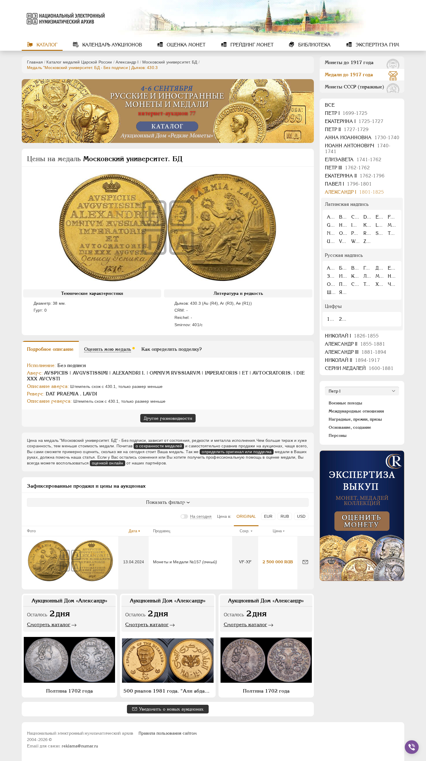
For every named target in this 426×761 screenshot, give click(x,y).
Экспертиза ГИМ (376, 45)
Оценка (185, 45)
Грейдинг (251, 45)
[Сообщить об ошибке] (305, 562)
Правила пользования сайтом (168, 733)
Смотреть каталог (48, 624)
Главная (35, 62)
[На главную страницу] (65, 18)
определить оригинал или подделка (236, 451)
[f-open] (412, 747)
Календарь (111, 45)
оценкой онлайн (107, 463)
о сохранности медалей (159, 446)
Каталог (46, 45)
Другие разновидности (168, 418)
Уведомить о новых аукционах (171, 708)
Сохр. (245, 531)
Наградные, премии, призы (355, 419)
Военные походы (345, 403)
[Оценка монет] (362, 516)
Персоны (338, 435)
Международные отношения (356, 411)
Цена (277, 531)
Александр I (127, 62)
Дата (133, 531)
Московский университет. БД (169, 62)
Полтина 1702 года (69, 691)
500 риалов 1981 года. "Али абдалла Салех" (168, 691)
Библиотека (314, 45)
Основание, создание (350, 427)
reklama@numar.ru (80, 746)
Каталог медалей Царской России (79, 62)
